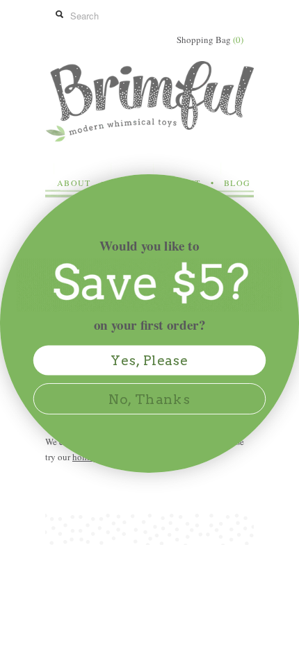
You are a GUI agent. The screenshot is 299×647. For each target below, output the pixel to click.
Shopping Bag (210, 39)
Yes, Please (149, 361)
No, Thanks (149, 399)
